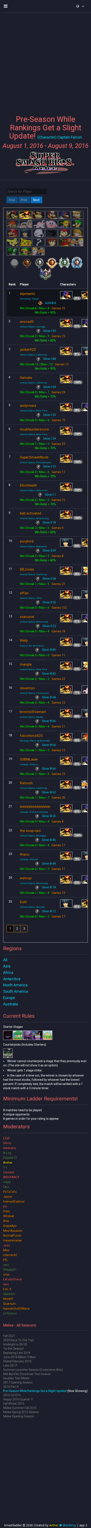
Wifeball (8, 1216)
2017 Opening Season (18, 1382)
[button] (80, 6)
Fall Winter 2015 (13, 1403)
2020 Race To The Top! (18, 1340)
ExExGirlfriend (12, 1279)
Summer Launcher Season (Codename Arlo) (33, 1369)
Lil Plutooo (10, 1313)
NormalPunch (12, 1235)
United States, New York (33, 410)
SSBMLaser (29, 759)
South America (15, 991)
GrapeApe (10, 1226)
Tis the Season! (13, 1348)
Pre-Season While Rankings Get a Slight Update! (35, 1391)
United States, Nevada (32, 907)
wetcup (26, 878)
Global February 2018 (17, 1361)
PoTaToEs (10, 1191)
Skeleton (9, 1294)
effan (24, 593)
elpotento (27, 294)
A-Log (7, 1153)
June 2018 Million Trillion (19, 1357)
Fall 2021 (9, 1336)
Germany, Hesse (29, 298)
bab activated (30, 513)
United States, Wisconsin (33, 490)
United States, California (33, 354)
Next (36, 200)
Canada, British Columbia (34, 812)
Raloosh (26, 783)
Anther (7, 1162)
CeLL (6, 1187)
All (5, 960)
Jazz (6, 1245)
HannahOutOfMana (16, 1308)
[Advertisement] (45, 61)
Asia (6, 966)
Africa (8, 972)
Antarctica (11, 979)
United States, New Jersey (34, 518)
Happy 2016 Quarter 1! (18, 1399)
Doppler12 (10, 1157)
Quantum (9, 1303)
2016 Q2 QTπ (12, 1395)
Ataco (24, 854)
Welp (24, 640)
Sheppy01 (10, 1269)
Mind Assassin (12, 1230)
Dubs (6, 1211)
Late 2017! (10, 1365)
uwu (6, 1264)
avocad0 (27, 321)
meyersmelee (12, 1240)
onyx (6, 1274)
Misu (6, 1250)
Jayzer (7, 1196)
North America (15, 985)
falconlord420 (31, 736)
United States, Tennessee (34, 693)
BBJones (27, 569)
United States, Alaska (31, 717)
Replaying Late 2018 (16, 1353)
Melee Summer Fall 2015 (19, 1408)
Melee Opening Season (18, 1416)
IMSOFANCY (11, 1177)
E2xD (6, 1138)
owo (6, 1284)
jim (5, 1206)
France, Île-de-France (32, 645)
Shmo (7, 1143)
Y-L (5, 1167)
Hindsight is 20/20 (15, 1344)
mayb (7, 1182)
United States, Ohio (31, 598)
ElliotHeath (28, 485)
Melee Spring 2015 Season (21, 1412)
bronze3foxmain (33, 712)
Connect (8, 1172)
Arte (6, 1221)
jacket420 (28, 349)
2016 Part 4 (11, 1386)
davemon (27, 688)
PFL (5, 1260)
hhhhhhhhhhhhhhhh (35, 807)
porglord (27, 541)
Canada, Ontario (29, 764)
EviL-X (7, 1289)
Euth (23, 902)
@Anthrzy (69, 1525)
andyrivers (28, 405)
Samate (26, 378)
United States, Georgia (32, 326)
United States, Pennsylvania (35, 462)
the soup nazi (30, 831)
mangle (26, 664)
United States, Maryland (33, 546)
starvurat (27, 617)
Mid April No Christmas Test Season (27, 1374)
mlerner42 (10, 1255)
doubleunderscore (34, 429)
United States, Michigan (33, 835)
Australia (10, 1004)
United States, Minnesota (34, 621)
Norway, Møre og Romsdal (35, 740)
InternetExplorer (14, 1201)
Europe (9, 997)
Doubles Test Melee (16, 1378)
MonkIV (8, 1299)
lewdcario (9, 1148)
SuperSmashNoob (34, 457)
